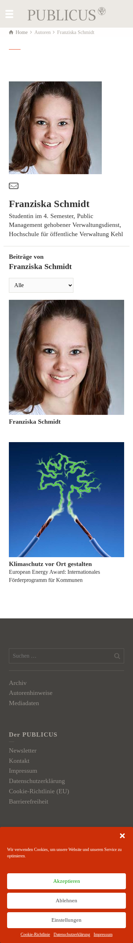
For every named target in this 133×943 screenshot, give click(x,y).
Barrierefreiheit (28, 801)
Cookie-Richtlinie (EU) (39, 791)
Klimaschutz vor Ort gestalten (50, 563)
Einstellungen (66, 920)
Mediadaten (24, 703)
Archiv (18, 682)
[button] (122, 835)
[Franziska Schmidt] (66, 357)
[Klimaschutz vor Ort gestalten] (66, 499)
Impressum (103, 934)
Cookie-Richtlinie (35, 934)
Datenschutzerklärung (72, 934)
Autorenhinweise (30, 692)
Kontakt (19, 760)
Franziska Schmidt (35, 421)
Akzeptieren (66, 881)
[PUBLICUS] (67, 13)
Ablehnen (66, 900)
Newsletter (23, 750)
